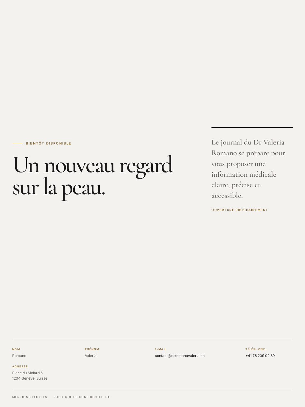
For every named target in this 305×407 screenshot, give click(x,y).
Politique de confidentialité (82, 397)
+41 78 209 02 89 (260, 355)
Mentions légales (29, 397)
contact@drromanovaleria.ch (180, 355)
